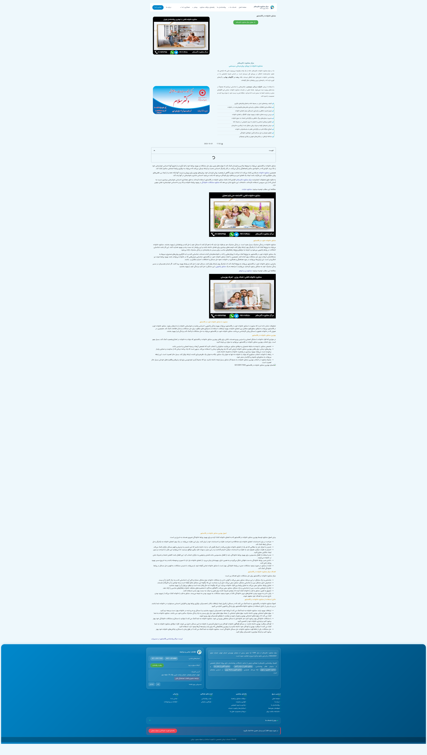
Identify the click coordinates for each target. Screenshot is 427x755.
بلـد (158, 684)
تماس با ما (158, 7)
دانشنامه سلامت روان (273, 711)
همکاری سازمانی (206, 702)
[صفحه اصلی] (199, 652)
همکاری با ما (186, 7)
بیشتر (195, 7)
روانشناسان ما (221, 7)
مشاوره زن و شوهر (245, 270)
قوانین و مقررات (241, 702)
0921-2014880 (171, 658)
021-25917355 (157, 658)
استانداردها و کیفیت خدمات (237, 708)
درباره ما (168, 7)
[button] (154, 150)
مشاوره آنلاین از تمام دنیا (222, 666)
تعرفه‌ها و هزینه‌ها (274, 708)
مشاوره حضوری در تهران (268, 670)
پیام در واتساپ (157, 665)
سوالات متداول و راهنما (238, 699)
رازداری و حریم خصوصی (238, 705)
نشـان (151, 684)
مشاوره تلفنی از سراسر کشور (243, 666)
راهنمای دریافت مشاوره (207, 7)
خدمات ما (233, 7)
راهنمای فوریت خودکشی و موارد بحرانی (163, 731)
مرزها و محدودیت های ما (238, 711)
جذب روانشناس (206, 699)
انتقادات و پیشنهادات (170, 702)
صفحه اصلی (242, 7)
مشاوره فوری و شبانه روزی (233, 670)
